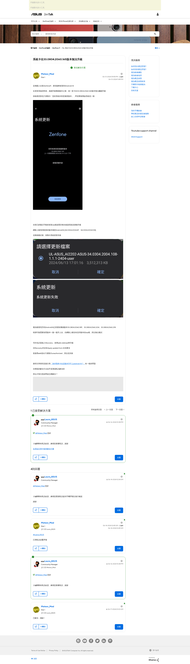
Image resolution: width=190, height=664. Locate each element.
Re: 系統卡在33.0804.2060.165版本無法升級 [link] (77, 48)
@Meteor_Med (41, 433)
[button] (36, 399)
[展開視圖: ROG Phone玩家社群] (75, 21)
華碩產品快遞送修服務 (140, 114)
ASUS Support (136, 137)
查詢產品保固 (136, 78)
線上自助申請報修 (138, 117)
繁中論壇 (34, 48)
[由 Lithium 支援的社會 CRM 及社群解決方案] (154, 659)
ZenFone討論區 (44, 48)
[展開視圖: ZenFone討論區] (55, 21)
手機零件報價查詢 (138, 84)
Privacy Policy (53, 651)
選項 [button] (156, 48)
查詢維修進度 (136, 75)
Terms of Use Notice (38, 651)
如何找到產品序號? (138, 69)
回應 (49, 426)
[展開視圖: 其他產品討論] (90, 21)
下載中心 (134, 87)
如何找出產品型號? (138, 66)
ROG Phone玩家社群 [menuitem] (66, 21)
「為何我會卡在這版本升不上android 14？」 (68, 364)
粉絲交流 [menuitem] (96, 21)
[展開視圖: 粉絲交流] (101, 21)
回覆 (119, 399)
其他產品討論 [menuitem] (83, 21)
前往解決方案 (80, 67)
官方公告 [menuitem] (34, 21)
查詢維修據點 (136, 72)
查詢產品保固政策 (138, 81)
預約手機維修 (136, 111)
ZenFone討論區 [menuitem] (48, 21)
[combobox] (101, 34)
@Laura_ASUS (38, 535)
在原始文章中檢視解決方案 (43, 449)
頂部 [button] (35, 659)
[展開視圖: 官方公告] (39, 21)
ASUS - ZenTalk (42, 14)
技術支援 (134, 90)
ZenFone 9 (56, 48)
